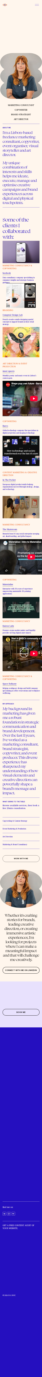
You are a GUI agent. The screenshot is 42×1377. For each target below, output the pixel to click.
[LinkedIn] (4, 1214)
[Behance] (13, 1214)
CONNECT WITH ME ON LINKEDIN (21, 970)
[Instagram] (9, 1214)
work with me (21, 859)
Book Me (21, 1012)
